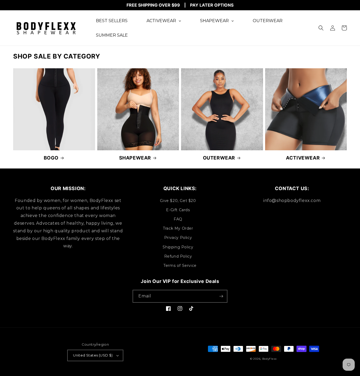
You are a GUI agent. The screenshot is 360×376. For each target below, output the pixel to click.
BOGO (51, 158)
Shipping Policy (178, 247)
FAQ (178, 219)
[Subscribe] (221, 296)
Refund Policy (178, 256)
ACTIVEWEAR (303, 158)
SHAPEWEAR (135, 158)
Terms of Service (180, 265)
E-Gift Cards (178, 210)
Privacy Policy (178, 237)
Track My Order (178, 228)
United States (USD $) (93, 355)
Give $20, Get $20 (178, 200)
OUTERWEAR (219, 158)
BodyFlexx (269, 358)
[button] (321, 28)
